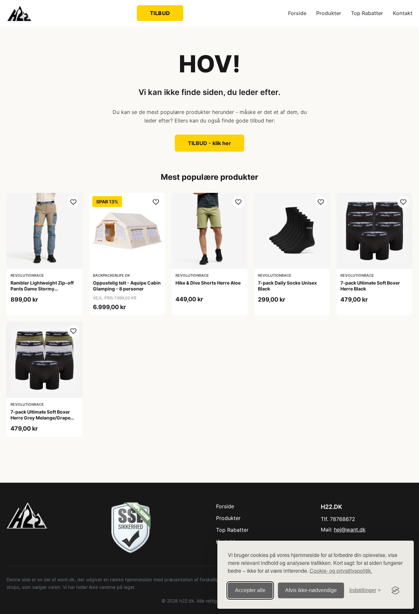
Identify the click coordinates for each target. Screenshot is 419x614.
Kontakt (402, 13)
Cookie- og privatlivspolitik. (341, 570)
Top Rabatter (367, 13)
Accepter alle (250, 590)
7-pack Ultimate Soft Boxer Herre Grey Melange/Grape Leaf (40, 417)
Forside (297, 13)
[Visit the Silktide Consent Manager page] (395, 590)
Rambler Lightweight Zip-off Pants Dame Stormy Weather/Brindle (42, 288)
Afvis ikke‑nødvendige (311, 590)
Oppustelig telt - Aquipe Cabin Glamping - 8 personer (127, 285)
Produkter (328, 13)
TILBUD (160, 13)
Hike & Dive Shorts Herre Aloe (208, 283)
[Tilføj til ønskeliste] (73, 202)
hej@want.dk (350, 529)
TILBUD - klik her (209, 143)
